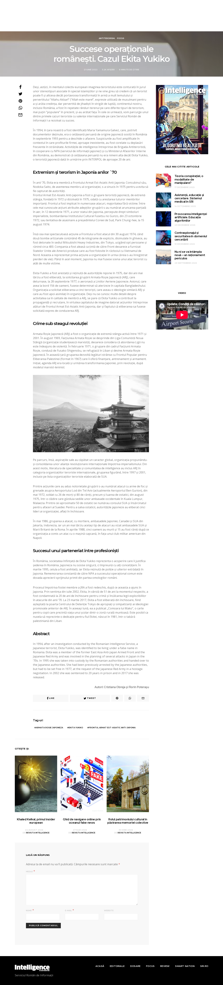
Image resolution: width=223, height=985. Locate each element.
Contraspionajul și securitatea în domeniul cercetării (191, 236)
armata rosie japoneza (49, 727)
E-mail (68, 910)
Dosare (88, 26)
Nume (29, 910)
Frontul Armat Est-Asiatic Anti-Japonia (112, 727)
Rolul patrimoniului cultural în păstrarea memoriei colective (127, 821)
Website (109, 910)
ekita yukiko (76, 727)
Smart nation (148, 26)
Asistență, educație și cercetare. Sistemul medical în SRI (189, 198)
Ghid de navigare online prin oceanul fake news (82, 821)
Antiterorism (107, 38)
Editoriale (70, 26)
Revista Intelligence (37, 832)
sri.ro (171, 26)
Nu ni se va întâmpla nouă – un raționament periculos (190, 255)
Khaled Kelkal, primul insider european (36, 821)
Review (125, 26)
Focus (107, 26)
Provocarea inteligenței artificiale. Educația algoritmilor (191, 217)
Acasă (53, 26)
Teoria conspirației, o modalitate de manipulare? (189, 179)
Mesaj (29, 871)
